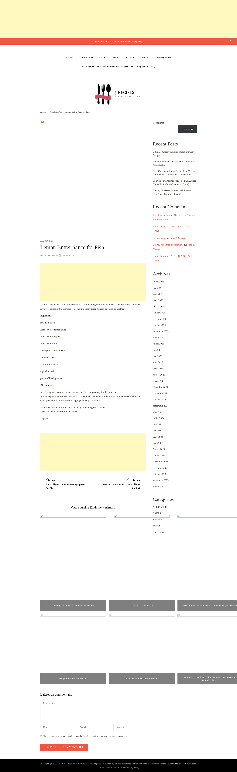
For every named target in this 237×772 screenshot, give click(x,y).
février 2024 (159, 449)
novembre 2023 (160, 467)
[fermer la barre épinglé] (231, 40)
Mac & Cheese (177, 237)
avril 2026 (158, 294)
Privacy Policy (164, 58)
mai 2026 (157, 288)
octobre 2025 (159, 325)
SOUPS (116, 58)
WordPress (121, 767)
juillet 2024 (158, 418)
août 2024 (158, 412)
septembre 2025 (161, 331)
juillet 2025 (158, 343)
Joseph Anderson (161, 215)
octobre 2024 (159, 399)
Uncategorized (160, 532)
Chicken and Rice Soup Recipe (141, 678)
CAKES (103, 58)
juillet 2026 (158, 281)
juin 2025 (157, 350)
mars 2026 (158, 300)
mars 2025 (158, 368)
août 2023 (158, 486)
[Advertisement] (82, 19)
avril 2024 (158, 436)
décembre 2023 (160, 461)
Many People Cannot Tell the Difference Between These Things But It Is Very (118, 66)
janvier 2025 (159, 381)
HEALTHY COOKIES (142, 605)
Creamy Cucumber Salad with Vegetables (73, 605)
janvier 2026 (159, 312)
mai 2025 (157, 356)
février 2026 (159, 306)
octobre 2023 (159, 474)
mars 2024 (158, 443)
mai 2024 (157, 430)
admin (43, 255)
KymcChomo (159, 226)
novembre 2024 (160, 393)
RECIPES (126, 92)
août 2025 (158, 337)
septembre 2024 (161, 405)
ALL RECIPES (86, 58)
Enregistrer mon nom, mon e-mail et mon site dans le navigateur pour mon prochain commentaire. (85, 736)
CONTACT (146, 58)
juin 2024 (157, 424)
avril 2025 (158, 362)
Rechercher (158, 122)
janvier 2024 (159, 455)
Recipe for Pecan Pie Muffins (73, 678)
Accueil (69, 58)
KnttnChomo (159, 256)
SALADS (130, 58)
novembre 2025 (160, 319)
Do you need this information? (168, 244)
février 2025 (159, 374)
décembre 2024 (160, 387)
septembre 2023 (161, 480)
